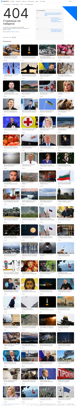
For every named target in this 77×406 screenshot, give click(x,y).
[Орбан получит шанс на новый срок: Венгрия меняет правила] (11, 124)
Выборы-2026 (7, 4)
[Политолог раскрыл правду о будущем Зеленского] (47, 71)
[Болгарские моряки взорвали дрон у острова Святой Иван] (65, 178)
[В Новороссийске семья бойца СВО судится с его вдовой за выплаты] (11, 53)
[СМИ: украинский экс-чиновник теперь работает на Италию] (65, 286)
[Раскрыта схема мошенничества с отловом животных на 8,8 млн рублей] (11, 322)
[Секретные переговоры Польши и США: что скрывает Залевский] (11, 214)
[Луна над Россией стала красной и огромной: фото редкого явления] (29, 232)
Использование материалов (60, 405)
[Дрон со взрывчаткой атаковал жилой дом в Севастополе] (11, 250)
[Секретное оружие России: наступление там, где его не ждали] (47, 286)
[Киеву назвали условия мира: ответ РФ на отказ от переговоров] (29, 160)
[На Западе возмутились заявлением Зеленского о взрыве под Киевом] (11, 89)
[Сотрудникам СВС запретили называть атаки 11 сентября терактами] (65, 340)
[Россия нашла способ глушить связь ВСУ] (47, 250)
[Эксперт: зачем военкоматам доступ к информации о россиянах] (11, 376)
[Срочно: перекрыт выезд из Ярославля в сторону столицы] (11, 232)
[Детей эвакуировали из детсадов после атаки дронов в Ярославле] (11, 196)
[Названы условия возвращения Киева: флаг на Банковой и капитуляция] (47, 107)
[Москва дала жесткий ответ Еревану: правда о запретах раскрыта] (47, 232)
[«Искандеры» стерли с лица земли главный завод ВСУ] (47, 196)
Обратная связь (68, 405)
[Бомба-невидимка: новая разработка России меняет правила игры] (65, 250)
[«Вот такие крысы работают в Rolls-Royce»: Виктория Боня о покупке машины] (11, 107)
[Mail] (1, 1)
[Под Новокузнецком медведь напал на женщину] (65, 107)
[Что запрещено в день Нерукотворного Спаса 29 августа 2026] (29, 286)
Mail (1, 405)
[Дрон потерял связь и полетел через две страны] (29, 89)
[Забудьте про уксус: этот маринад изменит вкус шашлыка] (11, 340)
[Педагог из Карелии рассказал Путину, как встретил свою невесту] (47, 358)
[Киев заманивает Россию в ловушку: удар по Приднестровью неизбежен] (47, 160)
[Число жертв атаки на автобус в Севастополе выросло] (29, 142)
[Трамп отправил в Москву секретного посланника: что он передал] (47, 142)
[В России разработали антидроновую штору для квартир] (29, 304)
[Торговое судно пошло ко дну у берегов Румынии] (65, 124)
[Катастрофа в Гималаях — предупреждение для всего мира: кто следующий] (47, 53)
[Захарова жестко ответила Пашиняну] (65, 89)
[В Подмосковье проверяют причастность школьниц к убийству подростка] (65, 376)
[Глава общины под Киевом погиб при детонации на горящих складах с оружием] (65, 214)
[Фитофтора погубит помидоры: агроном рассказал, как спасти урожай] (11, 142)
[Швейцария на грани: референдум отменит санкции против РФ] (65, 268)
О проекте (31, 405)
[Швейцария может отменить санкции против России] (29, 394)
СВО (22, 4)
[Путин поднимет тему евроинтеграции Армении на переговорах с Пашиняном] (47, 376)
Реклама (9, 405)
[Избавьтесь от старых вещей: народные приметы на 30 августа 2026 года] (65, 232)
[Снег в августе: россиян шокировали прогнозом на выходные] (47, 394)
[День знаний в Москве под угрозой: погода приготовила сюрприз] (65, 160)
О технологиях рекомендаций (39, 405)
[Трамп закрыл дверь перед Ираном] (11, 304)
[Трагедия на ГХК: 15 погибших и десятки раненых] (47, 89)
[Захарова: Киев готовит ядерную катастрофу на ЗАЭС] (47, 124)
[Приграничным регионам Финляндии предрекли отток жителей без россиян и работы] (29, 358)
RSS (28, 405)
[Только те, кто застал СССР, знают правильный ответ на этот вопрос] (29, 250)
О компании (5, 405)
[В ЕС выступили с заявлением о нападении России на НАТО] (65, 394)
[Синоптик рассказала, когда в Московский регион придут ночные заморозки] (47, 340)
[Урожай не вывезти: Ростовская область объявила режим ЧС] (29, 196)
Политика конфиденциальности (50, 405)
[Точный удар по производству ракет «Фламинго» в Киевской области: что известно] (47, 322)
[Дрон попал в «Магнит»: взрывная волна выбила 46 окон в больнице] (11, 268)
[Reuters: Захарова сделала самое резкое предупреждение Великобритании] (11, 394)
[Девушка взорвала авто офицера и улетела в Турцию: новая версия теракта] (29, 124)
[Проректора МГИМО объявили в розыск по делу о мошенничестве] (65, 142)
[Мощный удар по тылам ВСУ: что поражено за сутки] (47, 178)
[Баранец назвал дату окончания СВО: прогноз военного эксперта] (29, 71)
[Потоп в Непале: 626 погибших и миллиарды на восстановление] (29, 322)
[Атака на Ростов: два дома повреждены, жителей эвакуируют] (65, 322)
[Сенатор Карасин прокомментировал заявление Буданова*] (11, 178)
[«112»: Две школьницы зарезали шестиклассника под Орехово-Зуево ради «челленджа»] (29, 53)
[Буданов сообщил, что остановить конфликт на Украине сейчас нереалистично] (65, 196)
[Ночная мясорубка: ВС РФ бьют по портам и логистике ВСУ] (47, 268)
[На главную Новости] (5, 1)
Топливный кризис (29, 4)
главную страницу (15, 31)
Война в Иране (16, 4)
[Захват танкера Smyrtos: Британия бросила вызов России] (11, 160)
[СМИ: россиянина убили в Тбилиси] (29, 178)
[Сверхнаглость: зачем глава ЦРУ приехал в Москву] (11, 71)
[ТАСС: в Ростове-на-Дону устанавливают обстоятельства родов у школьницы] (65, 71)
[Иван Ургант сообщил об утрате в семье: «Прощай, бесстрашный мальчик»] (29, 107)
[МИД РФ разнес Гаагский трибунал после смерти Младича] (47, 214)
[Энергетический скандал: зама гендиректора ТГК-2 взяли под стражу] (29, 376)
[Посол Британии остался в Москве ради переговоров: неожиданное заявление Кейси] (65, 304)
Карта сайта (74, 405)
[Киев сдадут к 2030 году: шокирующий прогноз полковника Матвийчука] (29, 340)
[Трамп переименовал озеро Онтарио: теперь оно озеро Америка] (11, 358)
